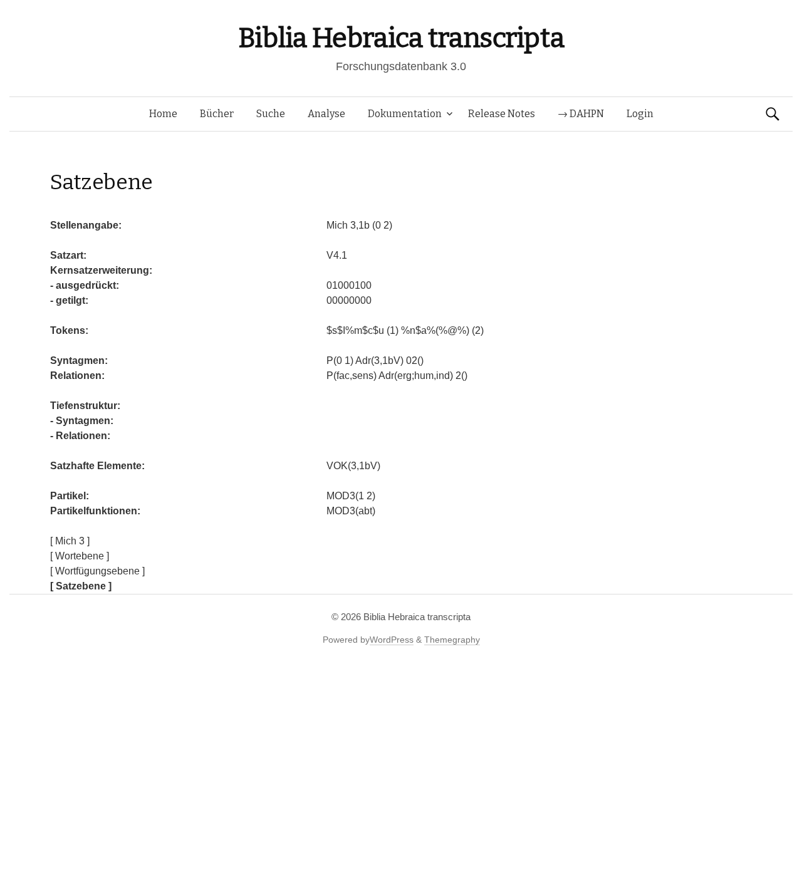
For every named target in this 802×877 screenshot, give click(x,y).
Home (163, 114)
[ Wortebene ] (79, 556)
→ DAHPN (581, 114)
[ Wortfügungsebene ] (97, 571)
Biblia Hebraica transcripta (401, 38)
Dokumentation (405, 114)
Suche (270, 114)
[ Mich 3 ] (70, 541)
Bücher (217, 114)
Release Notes (501, 114)
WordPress (392, 640)
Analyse (326, 114)
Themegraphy (452, 640)
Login (640, 114)
